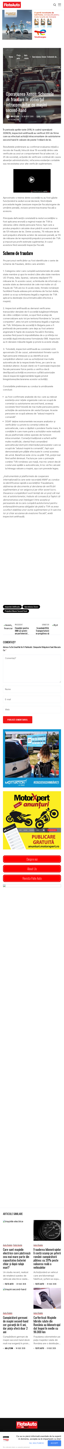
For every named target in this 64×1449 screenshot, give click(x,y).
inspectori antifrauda (12, 606)
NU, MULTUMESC (36, 1443)
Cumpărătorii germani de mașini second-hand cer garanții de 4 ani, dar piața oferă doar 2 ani (15, 1324)
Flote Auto (9, 1284)
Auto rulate (26, 57)
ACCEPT (54, 1443)
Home (11, 56)
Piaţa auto (19, 57)
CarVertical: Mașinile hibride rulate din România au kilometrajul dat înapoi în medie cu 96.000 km (46, 1324)
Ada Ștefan (15, 116)
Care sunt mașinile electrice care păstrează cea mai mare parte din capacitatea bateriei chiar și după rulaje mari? (16, 1258)
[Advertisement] (32, 568)
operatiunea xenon (31, 606)
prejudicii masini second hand (16, 611)
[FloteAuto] (27, 1425)
